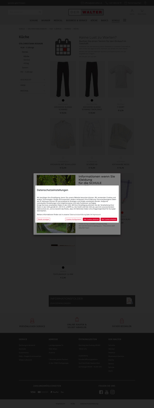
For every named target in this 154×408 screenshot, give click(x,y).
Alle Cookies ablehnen (91, 219)
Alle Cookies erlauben (109, 219)
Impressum (97, 214)
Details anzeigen (43, 219)
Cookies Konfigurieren (73, 219)
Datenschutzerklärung (78, 214)
